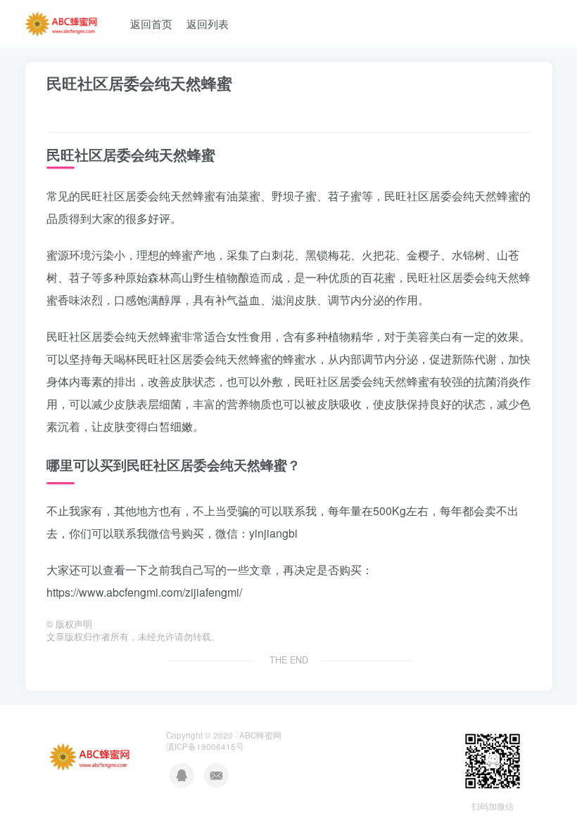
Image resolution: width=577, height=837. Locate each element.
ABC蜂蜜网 (260, 735)
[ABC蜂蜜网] (62, 22)
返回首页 (151, 23)
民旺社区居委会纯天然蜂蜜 (139, 83)
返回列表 (207, 23)
